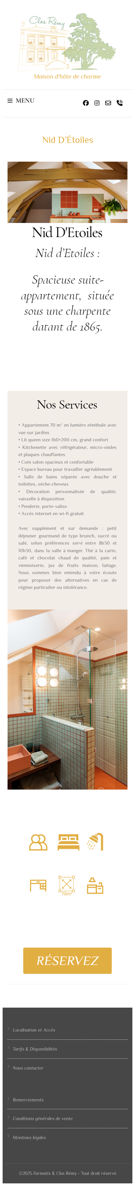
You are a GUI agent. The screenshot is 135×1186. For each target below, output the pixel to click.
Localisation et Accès (34, 1030)
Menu (25, 100)
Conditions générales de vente (43, 1118)
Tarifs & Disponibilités (35, 1049)
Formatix (42, 1173)
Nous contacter (28, 1068)
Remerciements (28, 1099)
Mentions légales (29, 1137)
